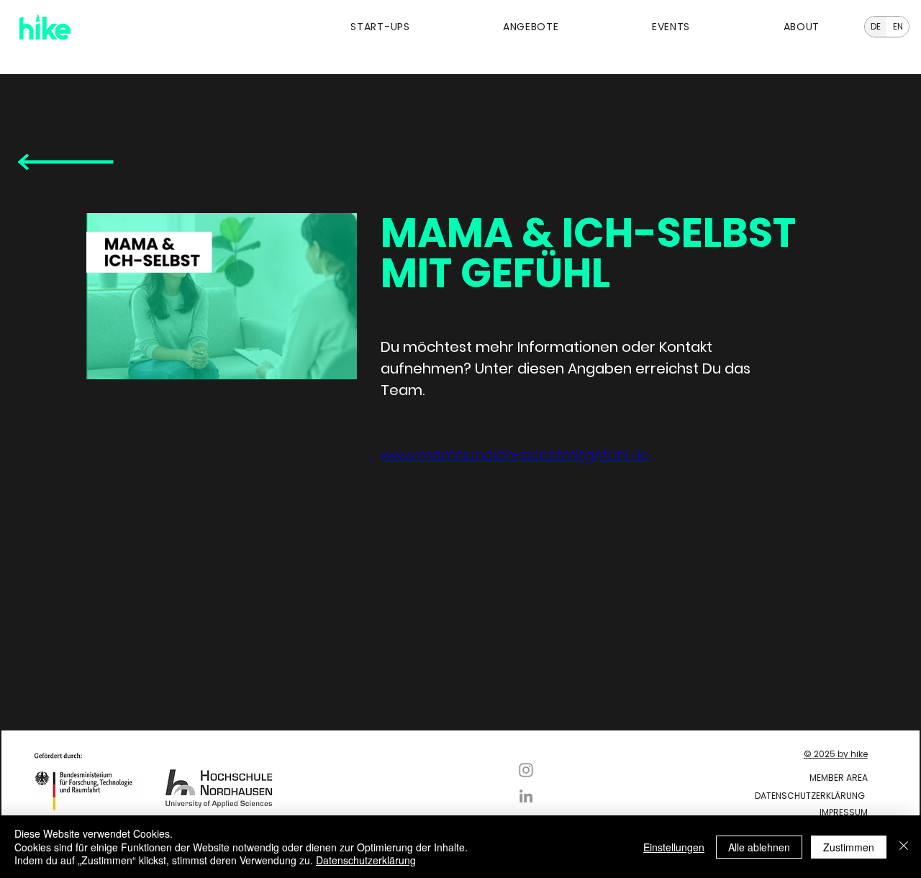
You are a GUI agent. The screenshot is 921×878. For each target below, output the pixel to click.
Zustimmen (848, 847)
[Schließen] (903, 846)
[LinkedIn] (526, 796)
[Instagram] (526, 770)
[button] (341, 27)
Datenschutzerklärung (366, 860)
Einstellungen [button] (673, 847)
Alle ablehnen (759, 847)
